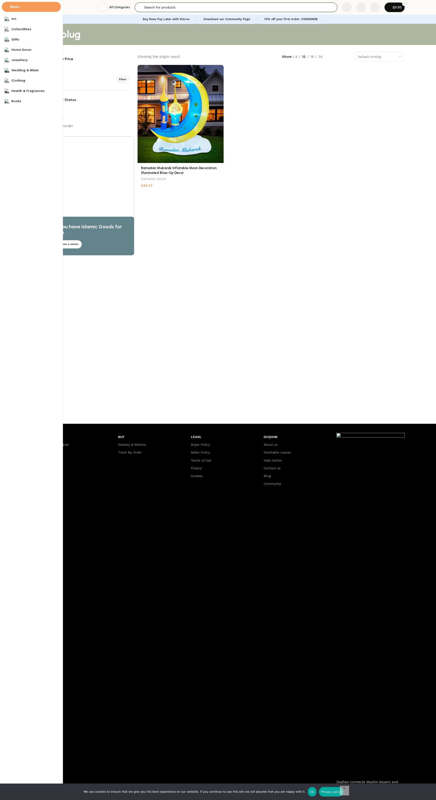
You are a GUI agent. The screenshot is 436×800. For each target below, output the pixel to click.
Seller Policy (200, 452)
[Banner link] (89, 195)
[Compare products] (347, 7)
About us (271, 444)
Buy (121, 437)
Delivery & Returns (132, 444)
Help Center (273, 460)
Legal (196, 437)
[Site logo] (69, 7)
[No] (344, 790)
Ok (312, 792)
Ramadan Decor (153, 179)
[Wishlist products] (361, 7)
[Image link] (370, 604)
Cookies (197, 476)
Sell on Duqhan (57, 444)
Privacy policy (331, 792)
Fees (48, 452)
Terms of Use (201, 460)
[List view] (331, 56)
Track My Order (130, 452)
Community (272, 483)
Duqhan (270, 437)
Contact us (272, 468)
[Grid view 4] (347, 56)
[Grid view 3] (339, 56)
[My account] (375, 7)
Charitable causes (277, 452)
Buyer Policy (200, 444)
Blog (267, 476)
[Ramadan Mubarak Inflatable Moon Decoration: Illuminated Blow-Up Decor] (180, 114)
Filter (122, 79)
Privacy (196, 468)
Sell (49, 437)
